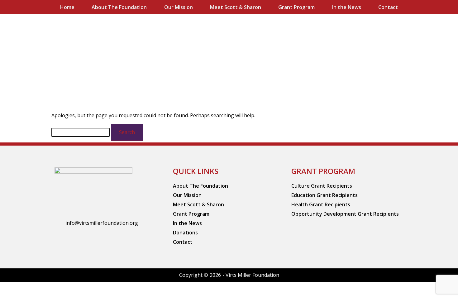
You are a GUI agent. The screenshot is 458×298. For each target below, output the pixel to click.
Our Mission (178, 7)
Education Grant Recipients (324, 195)
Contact (388, 7)
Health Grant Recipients (320, 204)
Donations (185, 232)
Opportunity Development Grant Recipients (345, 213)
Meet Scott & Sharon (235, 7)
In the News (346, 7)
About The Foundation (119, 7)
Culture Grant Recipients (321, 185)
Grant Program (296, 7)
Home (67, 7)
